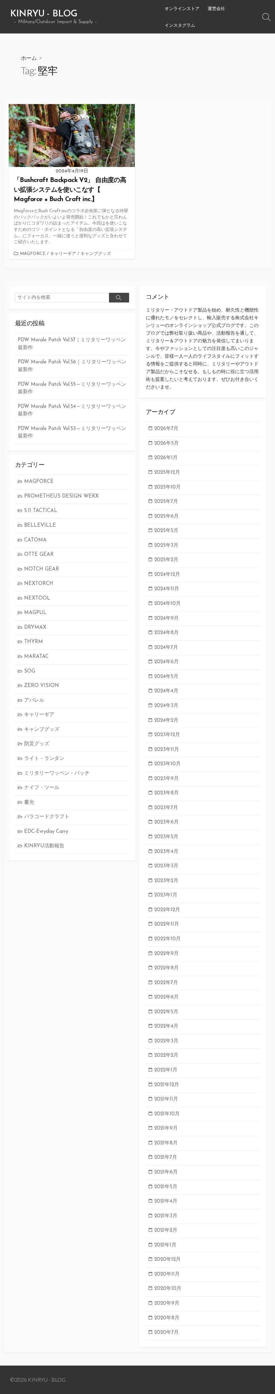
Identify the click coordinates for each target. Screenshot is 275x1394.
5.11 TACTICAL (40, 510)
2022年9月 (166, 953)
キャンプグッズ (95, 254)
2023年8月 (166, 793)
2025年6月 (166, 516)
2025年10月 (167, 487)
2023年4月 (166, 851)
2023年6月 (166, 822)
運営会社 (216, 8)
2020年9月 (166, 1303)
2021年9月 (166, 1128)
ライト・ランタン (44, 758)
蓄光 (29, 802)
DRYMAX (35, 627)
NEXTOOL (37, 598)
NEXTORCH (38, 583)
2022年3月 (166, 1041)
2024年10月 (167, 603)
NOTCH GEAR (41, 569)
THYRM (33, 641)
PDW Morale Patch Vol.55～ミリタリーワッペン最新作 (72, 388)
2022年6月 (166, 997)
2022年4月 (166, 1026)
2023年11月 (166, 749)
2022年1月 (165, 1070)
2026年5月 (166, 443)
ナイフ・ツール (41, 787)
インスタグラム (180, 25)
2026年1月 (166, 457)
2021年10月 (167, 1114)
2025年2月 (166, 559)
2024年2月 (166, 720)
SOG (29, 671)
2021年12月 (166, 1084)
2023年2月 (166, 880)
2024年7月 (166, 647)
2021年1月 (165, 1245)
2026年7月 (166, 428)
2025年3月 (166, 545)
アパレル (34, 700)
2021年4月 (165, 1201)
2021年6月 (166, 1172)
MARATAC (36, 656)
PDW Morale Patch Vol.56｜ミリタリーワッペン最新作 (72, 366)
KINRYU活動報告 (44, 846)
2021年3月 (165, 1216)
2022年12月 (167, 909)
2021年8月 (166, 1143)
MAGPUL (35, 612)
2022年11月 (166, 924)
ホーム (29, 58)
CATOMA (35, 540)
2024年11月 (166, 589)
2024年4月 (166, 691)
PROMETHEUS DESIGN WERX (61, 496)
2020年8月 (166, 1318)
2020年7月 (166, 1332)
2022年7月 (166, 982)
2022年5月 (166, 1012)
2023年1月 (165, 895)
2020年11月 (167, 1274)
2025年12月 (167, 472)
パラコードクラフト (46, 816)
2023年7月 (166, 807)
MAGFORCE (33, 254)
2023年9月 (166, 778)
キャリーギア (63, 254)
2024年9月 (166, 618)
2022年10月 (167, 939)
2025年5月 (166, 530)
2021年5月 (165, 1187)
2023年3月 (166, 866)
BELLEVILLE (40, 525)
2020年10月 (167, 1288)
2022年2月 (166, 1055)
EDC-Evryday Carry (46, 831)
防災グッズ (36, 744)
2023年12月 (167, 734)
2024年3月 (166, 705)
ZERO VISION (41, 685)
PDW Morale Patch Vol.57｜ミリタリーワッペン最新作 (72, 344)
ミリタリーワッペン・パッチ (57, 773)
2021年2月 (165, 1230)
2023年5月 (166, 837)
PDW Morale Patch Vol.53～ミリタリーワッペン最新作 (72, 432)
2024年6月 (166, 662)
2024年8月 (166, 632)
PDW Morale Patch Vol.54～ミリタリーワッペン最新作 (72, 410)
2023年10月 (167, 764)
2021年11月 (166, 1099)
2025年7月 (166, 501)
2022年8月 (166, 968)
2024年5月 (166, 676)
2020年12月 (167, 1259)
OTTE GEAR (39, 554)
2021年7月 (165, 1157)
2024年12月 (167, 574)
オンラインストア (182, 8)
